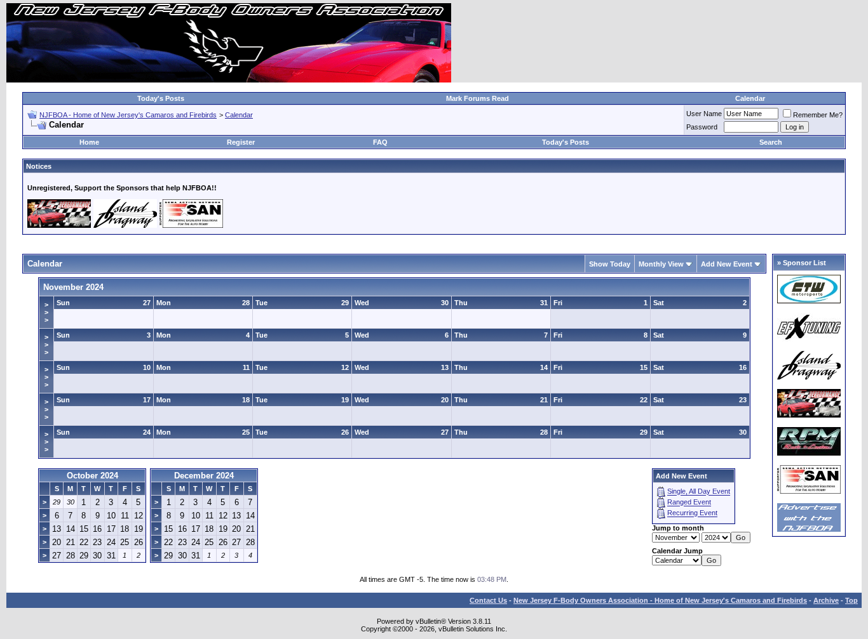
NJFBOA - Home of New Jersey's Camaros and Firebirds (128, 115)
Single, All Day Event (698, 492)
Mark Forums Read (477, 98)
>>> (46, 312)
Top (851, 600)
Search (770, 142)
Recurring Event (692, 513)
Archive (826, 600)
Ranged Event (689, 502)
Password (701, 127)
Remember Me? (818, 115)
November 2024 (73, 287)
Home (89, 142)
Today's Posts (160, 98)
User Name (704, 113)
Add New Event (726, 264)
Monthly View (661, 264)
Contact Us (488, 600)
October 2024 (92, 475)
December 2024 (204, 475)
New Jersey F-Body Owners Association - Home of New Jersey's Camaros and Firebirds (660, 600)
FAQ (380, 142)
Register (241, 142)
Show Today (609, 264)
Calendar (750, 98)
